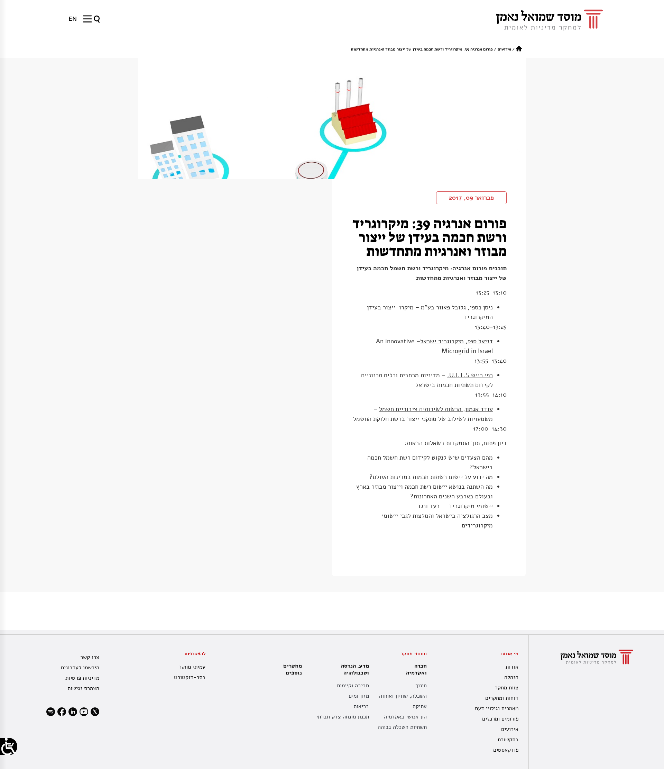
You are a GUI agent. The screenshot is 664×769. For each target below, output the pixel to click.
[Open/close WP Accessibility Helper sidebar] (8, 746)
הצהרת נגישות (83, 688)
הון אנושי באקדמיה (405, 717)
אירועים (504, 49)
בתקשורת (508, 739)
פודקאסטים (505, 750)
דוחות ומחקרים (501, 698)
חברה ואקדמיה (416, 669)
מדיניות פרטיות (82, 678)
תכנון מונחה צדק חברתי (342, 717)
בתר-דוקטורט (189, 677)
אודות (512, 667)
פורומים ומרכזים (500, 719)
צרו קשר (89, 657)
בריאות (361, 706)
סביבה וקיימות (353, 685)
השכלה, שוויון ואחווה (403, 696)
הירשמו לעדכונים (80, 667)
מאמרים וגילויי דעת (496, 708)
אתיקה (420, 706)
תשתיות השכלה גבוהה (402, 727)
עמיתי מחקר (192, 667)
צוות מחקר (506, 687)
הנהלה (511, 677)
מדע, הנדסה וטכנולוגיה (355, 669)
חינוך (421, 685)
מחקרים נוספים (292, 669)
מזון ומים (359, 696)
